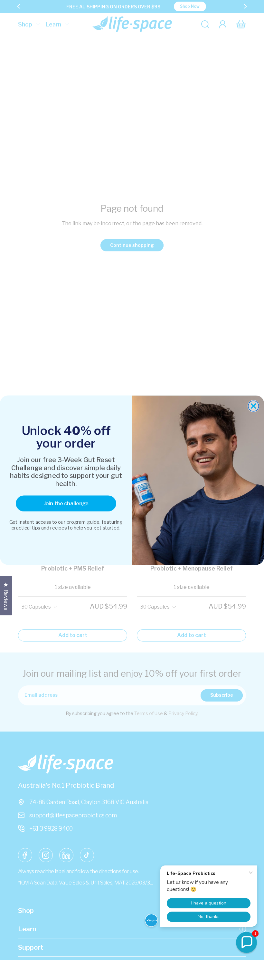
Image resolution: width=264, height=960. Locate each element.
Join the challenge (66, 503)
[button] (246, 942)
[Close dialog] (253, 406)
